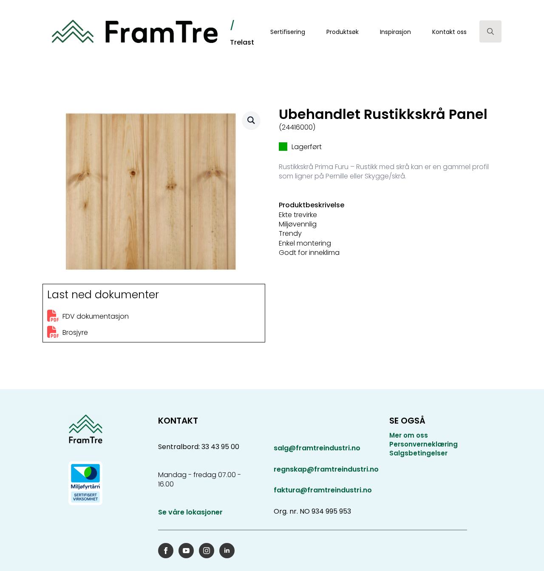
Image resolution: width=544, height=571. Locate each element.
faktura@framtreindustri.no (323, 490)
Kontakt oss (449, 32)
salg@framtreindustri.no (317, 448)
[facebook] (165, 550)
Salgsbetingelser (418, 453)
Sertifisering (287, 32)
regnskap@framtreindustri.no (326, 469)
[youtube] (186, 550)
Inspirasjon (395, 32)
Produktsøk (342, 32)
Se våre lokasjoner (190, 512)
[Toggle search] (490, 31)
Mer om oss (408, 435)
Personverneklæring (423, 444)
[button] (251, 120)
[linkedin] (227, 550)
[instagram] (206, 550)
